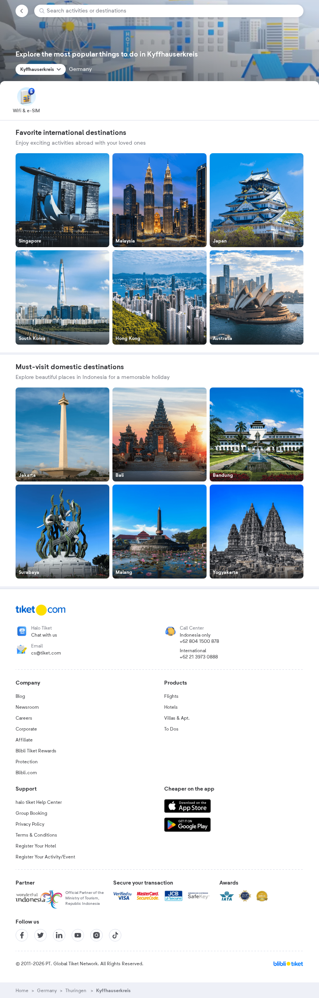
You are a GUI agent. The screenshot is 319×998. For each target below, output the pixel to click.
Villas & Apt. (177, 718)
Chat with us (44, 635)
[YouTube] (78, 935)
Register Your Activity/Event (45, 857)
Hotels (171, 707)
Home (22, 990)
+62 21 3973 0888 (199, 657)
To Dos (171, 729)
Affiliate (24, 740)
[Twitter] (40, 935)
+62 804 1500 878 (199, 641)
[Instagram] (96, 935)
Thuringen (76, 990)
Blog (20, 696)
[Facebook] (22, 935)
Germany (47, 990)
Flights (171, 696)
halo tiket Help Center (39, 802)
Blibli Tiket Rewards (36, 751)
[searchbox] (172, 11)
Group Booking (31, 813)
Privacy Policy (30, 824)
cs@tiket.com (46, 653)
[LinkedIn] (59, 935)
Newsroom (27, 707)
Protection (27, 762)
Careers (24, 718)
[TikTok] (115, 935)
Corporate (26, 729)
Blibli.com (26, 773)
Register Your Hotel (36, 846)
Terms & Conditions (36, 835)
